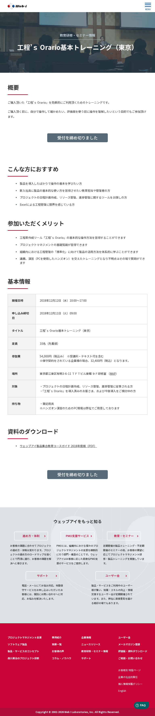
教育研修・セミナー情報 (94, 651)
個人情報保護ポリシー (130, 683)
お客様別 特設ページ (129, 670)
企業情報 (86, 637)
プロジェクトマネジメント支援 (25, 637)
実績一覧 (57, 644)
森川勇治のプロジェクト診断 (23, 658)
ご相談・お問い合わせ (130, 658)
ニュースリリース (90, 644)
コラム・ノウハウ (61, 658)
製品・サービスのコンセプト (23, 651)
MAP (113, 374)
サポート (86, 658)
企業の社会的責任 (128, 677)
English (122, 690)
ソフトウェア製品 (17, 644)
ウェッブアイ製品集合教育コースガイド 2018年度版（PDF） (58, 446)
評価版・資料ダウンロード (132, 651)
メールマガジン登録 (129, 644)
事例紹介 (57, 637)
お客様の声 (58, 651)
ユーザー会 (124, 637)
